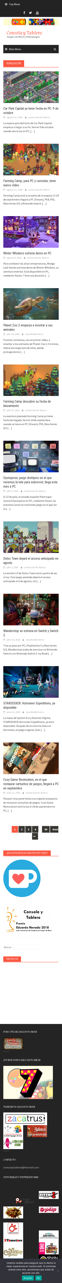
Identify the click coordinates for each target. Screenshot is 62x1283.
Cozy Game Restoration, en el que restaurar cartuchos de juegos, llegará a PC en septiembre (31, 784)
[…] (32, 131)
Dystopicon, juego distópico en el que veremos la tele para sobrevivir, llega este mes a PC (30, 482)
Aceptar (28, 1278)
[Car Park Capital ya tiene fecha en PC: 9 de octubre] (31, 87)
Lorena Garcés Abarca (39, 117)
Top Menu (14, 4)
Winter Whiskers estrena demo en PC (27, 253)
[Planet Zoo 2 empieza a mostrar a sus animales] (31, 303)
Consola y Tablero (24, 33)
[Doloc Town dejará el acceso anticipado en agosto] (31, 537)
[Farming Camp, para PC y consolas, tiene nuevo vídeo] (31, 159)
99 (45, 829)
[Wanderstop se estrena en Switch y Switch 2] (31, 609)
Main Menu (15, 49)
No (38, 1278)
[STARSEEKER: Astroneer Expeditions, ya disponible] (31, 681)
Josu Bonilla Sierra (34, 334)
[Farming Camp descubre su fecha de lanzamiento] (31, 379)
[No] (58, 1271)
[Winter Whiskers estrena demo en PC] (31, 231)
